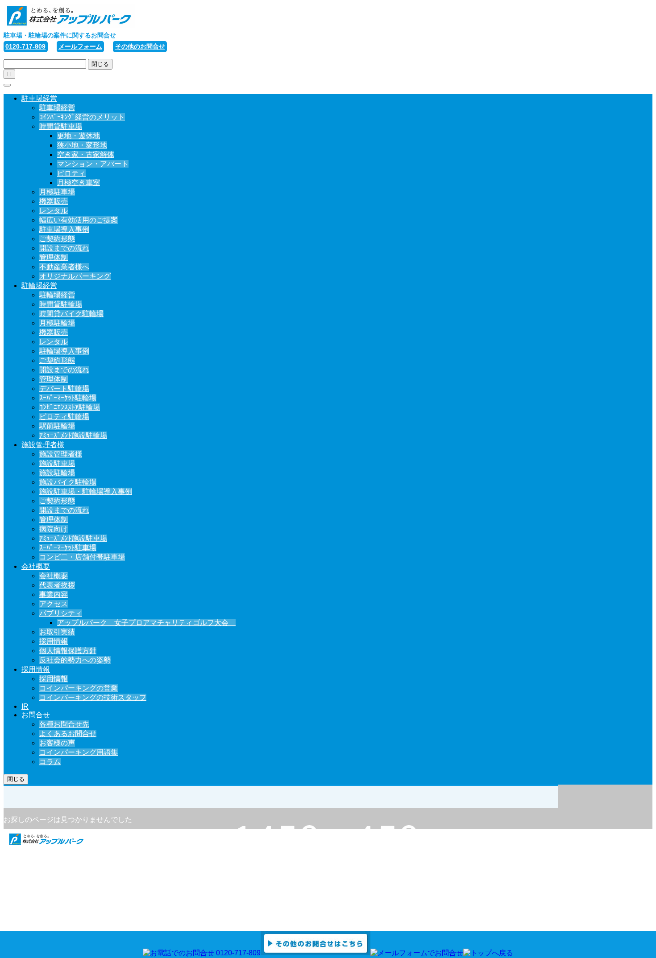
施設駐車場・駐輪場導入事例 (85, 491)
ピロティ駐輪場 (64, 416)
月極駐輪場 (57, 323)
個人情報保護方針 (67, 650)
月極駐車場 (57, 192)
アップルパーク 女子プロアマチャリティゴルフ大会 (146, 622)
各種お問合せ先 (64, 724)
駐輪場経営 (39, 285)
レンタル (53, 210)
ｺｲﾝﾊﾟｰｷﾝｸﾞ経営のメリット (82, 117)
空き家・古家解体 (85, 154)
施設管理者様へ (46, 883)
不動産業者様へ (64, 267)
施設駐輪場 (57, 473)
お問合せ (35, 715)
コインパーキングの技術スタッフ (92, 697)
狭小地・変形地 (82, 145)
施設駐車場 (57, 463)
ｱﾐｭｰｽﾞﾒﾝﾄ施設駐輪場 (73, 435)
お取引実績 (57, 632)
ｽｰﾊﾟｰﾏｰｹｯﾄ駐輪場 (67, 398)
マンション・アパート (93, 164)
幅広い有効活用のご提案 (78, 220)
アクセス (53, 604)
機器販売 (53, 201)
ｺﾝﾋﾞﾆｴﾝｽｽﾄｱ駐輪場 (69, 407)
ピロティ (71, 173)
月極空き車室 (78, 182)
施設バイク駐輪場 (67, 482)
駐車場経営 (39, 98)
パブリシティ (60, 613)
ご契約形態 (57, 239)
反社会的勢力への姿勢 (75, 660)
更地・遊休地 (78, 136)
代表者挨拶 (57, 585)
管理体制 (53, 257)
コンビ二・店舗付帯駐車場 (82, 557)
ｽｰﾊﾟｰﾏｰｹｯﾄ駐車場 (67, 547)
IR (25, 706)
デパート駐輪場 (64, 388)
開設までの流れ (64, 248)
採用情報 (53, 641)
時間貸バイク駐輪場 (71, 313)
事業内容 (53, 594)
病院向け (53, 529)
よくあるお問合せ (67, 733)
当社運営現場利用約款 (57, 911)
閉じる (100, 64)
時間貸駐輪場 (60, 304)
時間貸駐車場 (60, 126)
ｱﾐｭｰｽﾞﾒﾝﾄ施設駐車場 (73, 538)
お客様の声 (57, 743)
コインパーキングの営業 (78, 688)
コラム (50, 761)
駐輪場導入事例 (64, 351)
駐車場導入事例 (64, 229)
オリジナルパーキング (75, 276)
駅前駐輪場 (57, 426)
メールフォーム (80, 46)
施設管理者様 (42, 444)
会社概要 (35, 566)
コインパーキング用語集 (78, 752)
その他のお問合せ (140, 46)
